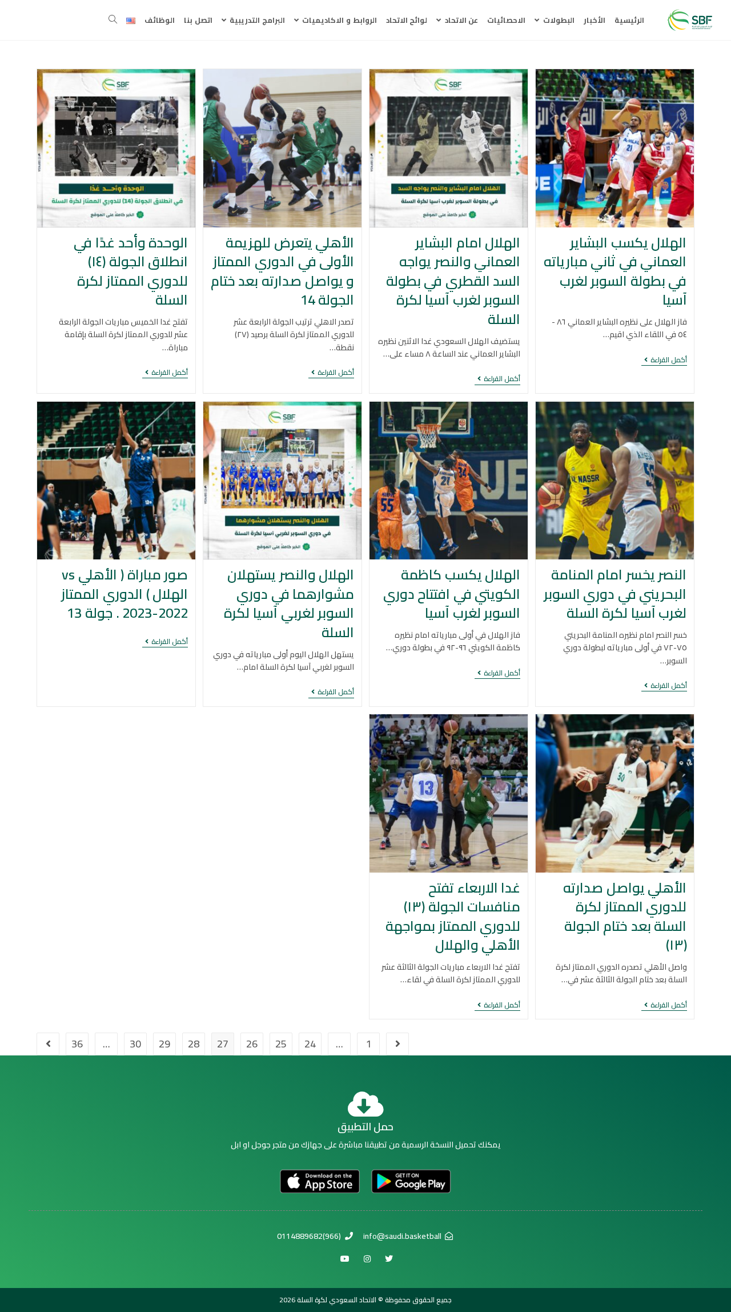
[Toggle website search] (113, 20)
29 (164, 1043)
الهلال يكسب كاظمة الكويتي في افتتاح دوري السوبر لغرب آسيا (452, 594)
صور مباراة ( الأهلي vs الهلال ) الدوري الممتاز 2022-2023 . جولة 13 (124, 594)
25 (281, 1043)
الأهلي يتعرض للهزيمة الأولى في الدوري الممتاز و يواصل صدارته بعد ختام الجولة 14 (282, 271)
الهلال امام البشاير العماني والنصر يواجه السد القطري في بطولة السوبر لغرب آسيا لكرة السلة (453, 281)
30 (135, 1043)
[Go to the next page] (48, 1044)
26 (252, 1043)
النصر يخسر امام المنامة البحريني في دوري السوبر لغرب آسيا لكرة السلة (615, 594)
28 (193, 1043)
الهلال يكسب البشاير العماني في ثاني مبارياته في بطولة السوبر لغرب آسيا (615, 271)
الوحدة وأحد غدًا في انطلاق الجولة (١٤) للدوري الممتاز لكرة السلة (131, 271)
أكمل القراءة (664, 361)
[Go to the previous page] (397, 1044)
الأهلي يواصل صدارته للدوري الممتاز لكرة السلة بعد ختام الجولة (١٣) (624, 916)
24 (310, 1043)
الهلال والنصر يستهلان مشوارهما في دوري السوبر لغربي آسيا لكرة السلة (289, 603)
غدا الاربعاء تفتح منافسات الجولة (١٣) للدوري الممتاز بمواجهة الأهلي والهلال (452, 916)
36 (77, 1043)
